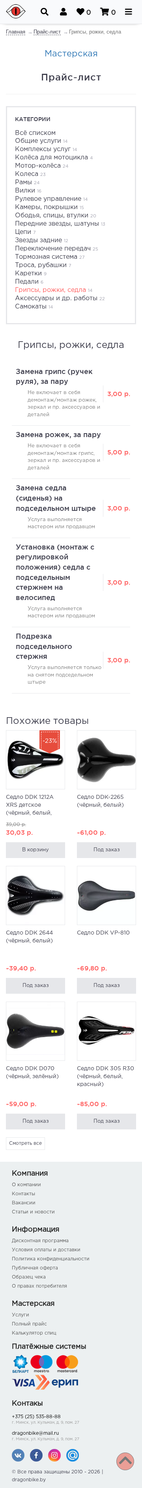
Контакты (23, 1194)
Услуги (20, 1315)
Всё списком (35, 133)
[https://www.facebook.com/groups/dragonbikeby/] (36, 1455)
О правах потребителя (39, 1286)
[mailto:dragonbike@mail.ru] (72, 1455)
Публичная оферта (35, 1268)
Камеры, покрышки (49, 207)
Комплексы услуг (46, 149)
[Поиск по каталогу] (44, 12)
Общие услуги (41, 141)
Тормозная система (50, 257)
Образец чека (29, 1277)
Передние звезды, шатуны (60, 224)
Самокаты (34, 307)
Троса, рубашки (43, 265)
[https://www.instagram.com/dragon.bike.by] (54, 1455)
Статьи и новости (33, 1212)
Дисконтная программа (40, 1241)
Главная (15, 32)
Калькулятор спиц (34, 1333)
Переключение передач (56, 249)
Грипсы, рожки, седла (53, 290)
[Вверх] (125, 1461)
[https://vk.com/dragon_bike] (18, 1455)
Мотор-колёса (41, 166)
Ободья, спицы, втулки (55, 216)
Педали (29, 282)
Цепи (25, 232)
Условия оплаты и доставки (46, 1250)
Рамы (27, 182)
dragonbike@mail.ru (45, 1436)
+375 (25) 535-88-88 (45, 1419)
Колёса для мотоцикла (54, 158)
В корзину (35, 850)
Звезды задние (41, 240)
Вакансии (24, 1203)
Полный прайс (29, 1324)
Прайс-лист (47, 32)
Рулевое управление (51, 199)
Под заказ (106, 850)
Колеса (30, 174)
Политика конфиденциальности (51, 1259)
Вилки (28, 191)
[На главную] (18, 12)
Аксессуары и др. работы (60, 298)
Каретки (31, 274)
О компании (26, 1185)
